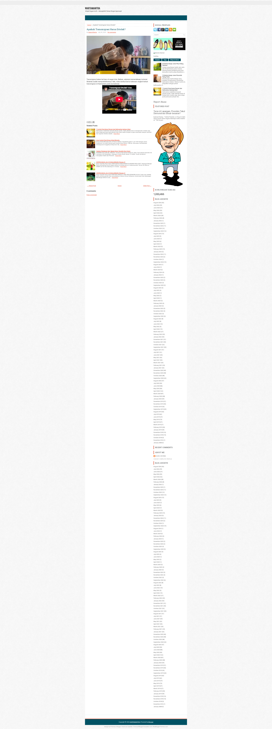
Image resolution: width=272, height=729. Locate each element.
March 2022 (157, 331)
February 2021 (158, 365)
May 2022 (156, 326)
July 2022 (156, 321)
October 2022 (158, 313)
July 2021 (156, 352)
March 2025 (157, 246)
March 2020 (157, 393)
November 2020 (158, 373)
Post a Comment (92, 195)
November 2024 (158, 257)
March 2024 (157, 270)
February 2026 (158, 218)
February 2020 (158, 396)
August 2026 (157, 202)
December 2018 (158, 432)
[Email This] (87, 122)
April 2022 (157, 329)
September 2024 (159, 262)
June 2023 (157, 293)
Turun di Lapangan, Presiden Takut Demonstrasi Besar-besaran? (169, 112)
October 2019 (158, 406)
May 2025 (156, 241)
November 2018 (158, 435)
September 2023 (159, 285)
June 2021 (157, 355)
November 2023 (158, 280)
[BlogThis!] (90, 122)
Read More (117, 133)
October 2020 (158, 375)
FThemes (113, 726)
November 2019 (158, 404)
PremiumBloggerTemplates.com (142, 726)
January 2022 (158, 337)
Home (89, 25)
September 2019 (159, 409)
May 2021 (156, 357)
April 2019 (157, 422)
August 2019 (157, 412)
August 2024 (157, 264)
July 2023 (156, 290)
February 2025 (158, 249)
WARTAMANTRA (92, 8)
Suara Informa (92, 32)
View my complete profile (163, 459)
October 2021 (158, 344)
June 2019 (157, 417)
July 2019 (156, 414)
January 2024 (158, 275)
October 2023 (158, 282)
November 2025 (158, 226)
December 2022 (158, 308)
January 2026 (158, 221)
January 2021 (158, 368)
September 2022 (159, 316)
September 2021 (159, 347)
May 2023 (156, 295)
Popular (157, 60)
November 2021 (158, 342)
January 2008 (158, 442)
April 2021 (157, 360)
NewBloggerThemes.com (160, 726)
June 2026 (157, 208)
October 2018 (158, 437)
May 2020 (156, 388)
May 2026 (156, 210)
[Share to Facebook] (94, 122)
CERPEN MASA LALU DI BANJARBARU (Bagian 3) (110, 162)
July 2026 (156, 205)
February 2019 (158, 427)
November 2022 (158, 311)
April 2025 (157, 244)
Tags (165, 60)
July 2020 (156, 383)
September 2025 (159, 231)
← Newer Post (91, 186)
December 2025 (158, 223)
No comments (112, 32)
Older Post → (147, 186)
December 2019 (158, 401)
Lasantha (129, 726)
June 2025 (157, 239)
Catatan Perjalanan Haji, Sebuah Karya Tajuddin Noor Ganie (113, 151)
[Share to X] (92, 122)
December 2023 (158, 277)
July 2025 (156, 236)
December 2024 (158, 254)
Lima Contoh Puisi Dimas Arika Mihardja (108, 140)
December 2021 (158, 339)
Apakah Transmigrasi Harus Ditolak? (106, 29)
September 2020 (159, 378)
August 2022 (157, 319)
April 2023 (157, 298)
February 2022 (158, 334)
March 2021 (157, 362)
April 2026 (157, 213)
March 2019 (157, 424)
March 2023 (157, 300)
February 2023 (158, 303)
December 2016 (158, 440)
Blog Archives (174, 60)
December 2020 (158, 370)
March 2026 (157, 215)
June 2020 (157, 386)
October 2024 (158, 259)
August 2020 (157, 381)
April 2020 (157, 391)
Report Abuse (160, 102)
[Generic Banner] (159, 53)
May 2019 (156, 419)
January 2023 (158, 306)
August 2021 (157, 350)
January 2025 (158, 252)
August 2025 (157, 233)
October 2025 (158, 228)
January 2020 (158, 399)
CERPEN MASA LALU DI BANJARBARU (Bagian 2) (110, 173)
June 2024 (157, 267)
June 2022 (157, 324)
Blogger (150, 722)
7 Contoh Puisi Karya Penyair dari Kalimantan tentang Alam (113, 129)
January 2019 (158, 430)
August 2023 (157, 288)
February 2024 (158, 272)
